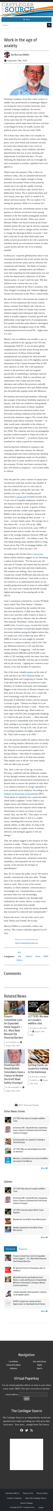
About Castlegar (26, 1503)
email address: (12, 1394)
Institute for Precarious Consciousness (21, 793)
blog (6, 933)
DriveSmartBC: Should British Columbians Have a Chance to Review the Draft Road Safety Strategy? (30, 1130)
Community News (13, 1365)
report (27, 625)
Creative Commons (14, 1498)
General (29, 956)
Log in (41, 1507)
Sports (39, 1368)
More (43, 1168)
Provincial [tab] (10, 1249)
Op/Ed (46, 956)
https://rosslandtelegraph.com (26, 943)
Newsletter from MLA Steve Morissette (29, 1219)
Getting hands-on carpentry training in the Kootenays (38, 1069)
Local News (13, 1361)
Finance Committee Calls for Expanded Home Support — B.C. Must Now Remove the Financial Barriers (13, 1027)
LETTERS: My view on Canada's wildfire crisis (38, 1020)
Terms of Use (28, 1493)
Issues (37, 956)
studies (30, 672)
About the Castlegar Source (35, 1498)
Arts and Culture (19, 956)
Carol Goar (38, 554)
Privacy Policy (42, 1493)
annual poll (21, 497)
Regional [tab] (23, 1249)
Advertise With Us (12, 1493)
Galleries (13, 1368)
